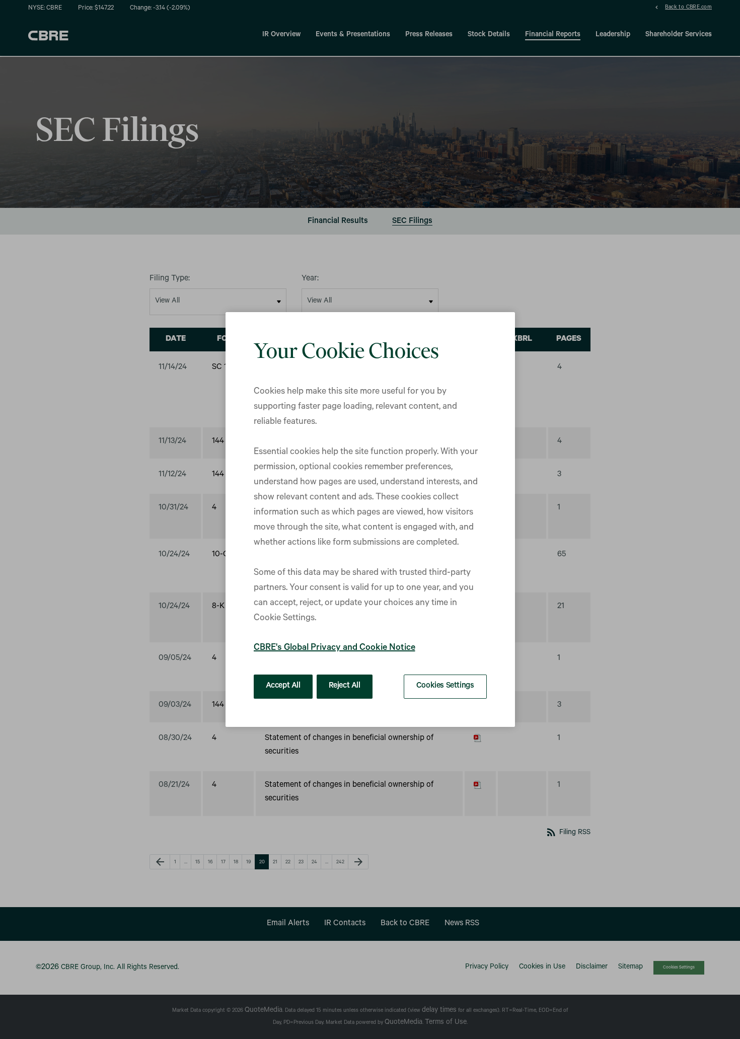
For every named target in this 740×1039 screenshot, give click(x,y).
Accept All (283, 686)
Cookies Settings (445, 686)
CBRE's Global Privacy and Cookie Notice (334, 648)
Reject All (344, 686)
